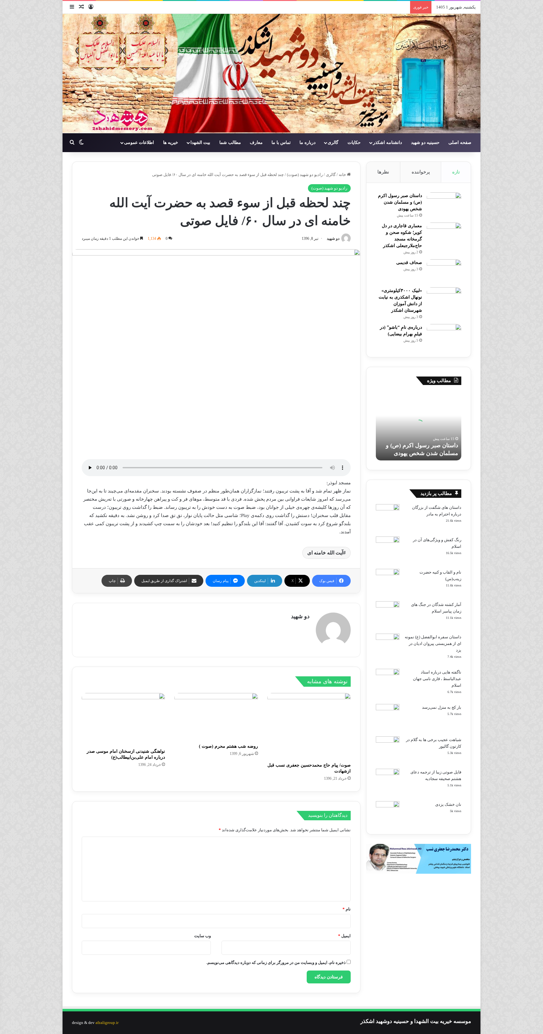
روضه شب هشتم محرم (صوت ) (228, 746)
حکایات (354, 142)
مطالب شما (230, 142)
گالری (333, 142)
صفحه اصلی (459, 142)
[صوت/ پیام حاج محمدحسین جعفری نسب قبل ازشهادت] (309, 726)
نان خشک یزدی (448, 804)
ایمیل (344, 935)
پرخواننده (421, 171)
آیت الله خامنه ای (325, 552)
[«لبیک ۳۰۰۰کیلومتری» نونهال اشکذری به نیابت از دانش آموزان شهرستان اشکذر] (444, 299)
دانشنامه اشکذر (387, 142)
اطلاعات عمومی (139, 142)
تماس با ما (281, 142)
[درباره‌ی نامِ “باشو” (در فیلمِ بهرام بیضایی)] (444, 336)
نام (347, 909)
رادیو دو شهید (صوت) (305, 174)
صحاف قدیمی (409, 262)
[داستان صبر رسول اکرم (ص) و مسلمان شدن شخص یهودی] (444, 204)
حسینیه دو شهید (425, 142)
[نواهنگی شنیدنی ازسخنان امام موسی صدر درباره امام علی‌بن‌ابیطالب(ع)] (123, 719)
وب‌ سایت (202, 935)
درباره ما (307, 142)
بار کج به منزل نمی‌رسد (441, 707)
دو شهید (333, 238)
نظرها (383, 171)
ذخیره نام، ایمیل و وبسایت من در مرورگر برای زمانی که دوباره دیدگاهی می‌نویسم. (276, 962)
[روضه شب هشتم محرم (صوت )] (216, 716)
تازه (456, 171)
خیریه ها (170, 142)
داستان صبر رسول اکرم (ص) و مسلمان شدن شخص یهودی (400, 202)
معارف (256, 142)
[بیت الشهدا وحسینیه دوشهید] (271, 73)
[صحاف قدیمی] (444, 271)
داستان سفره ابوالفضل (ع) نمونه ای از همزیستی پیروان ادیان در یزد (433, 643)
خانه (343, 174)
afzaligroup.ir (107, 1022)
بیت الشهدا (200, 142)
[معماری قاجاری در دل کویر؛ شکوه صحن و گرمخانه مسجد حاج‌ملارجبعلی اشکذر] (444, 234)
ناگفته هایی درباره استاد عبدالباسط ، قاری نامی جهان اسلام (437, 679)
